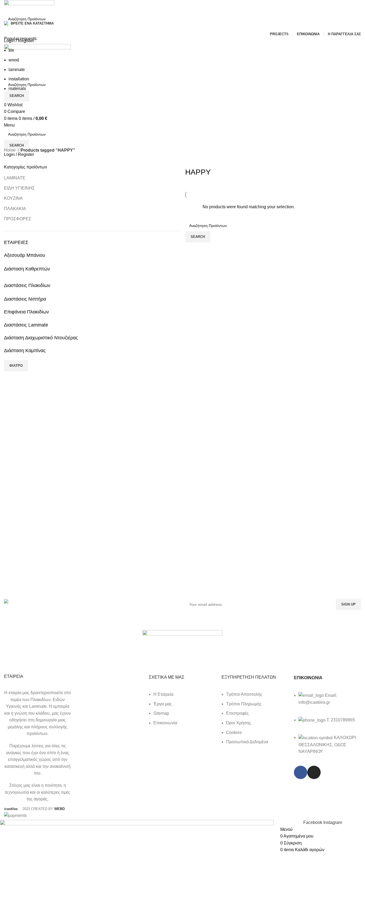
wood (14, 60)
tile (11, 50)
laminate (17, 69)
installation (19, 79)
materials (17, 88)
